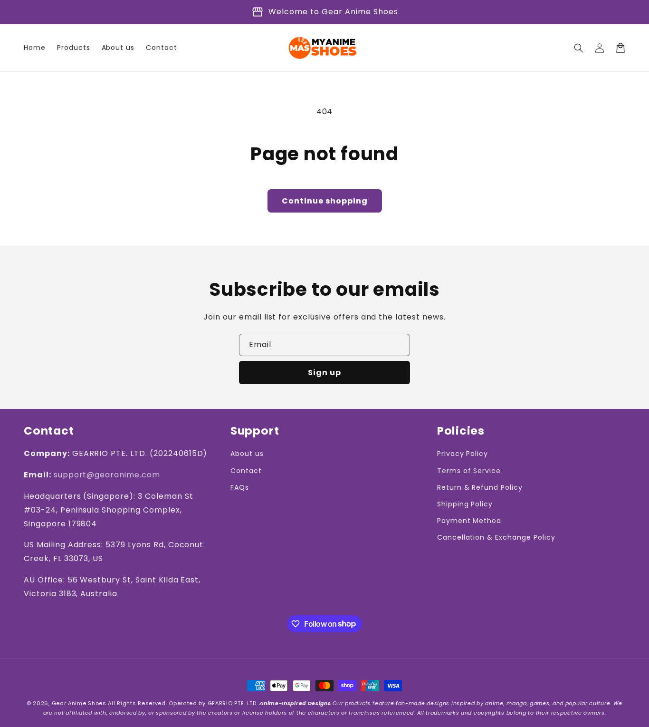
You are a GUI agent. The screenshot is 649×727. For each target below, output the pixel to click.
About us (247, 453)
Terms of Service (469, 470)
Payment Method (469, 520)
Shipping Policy (465, 504)
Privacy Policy (462, 453)
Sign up (324, 372)
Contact (246, 470)
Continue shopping (325, 200)
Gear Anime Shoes (79, 703)
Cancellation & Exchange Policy (496, 537)
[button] (578, 48)
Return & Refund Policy (480, 487)
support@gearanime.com (107, 474)
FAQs (239, 487)
